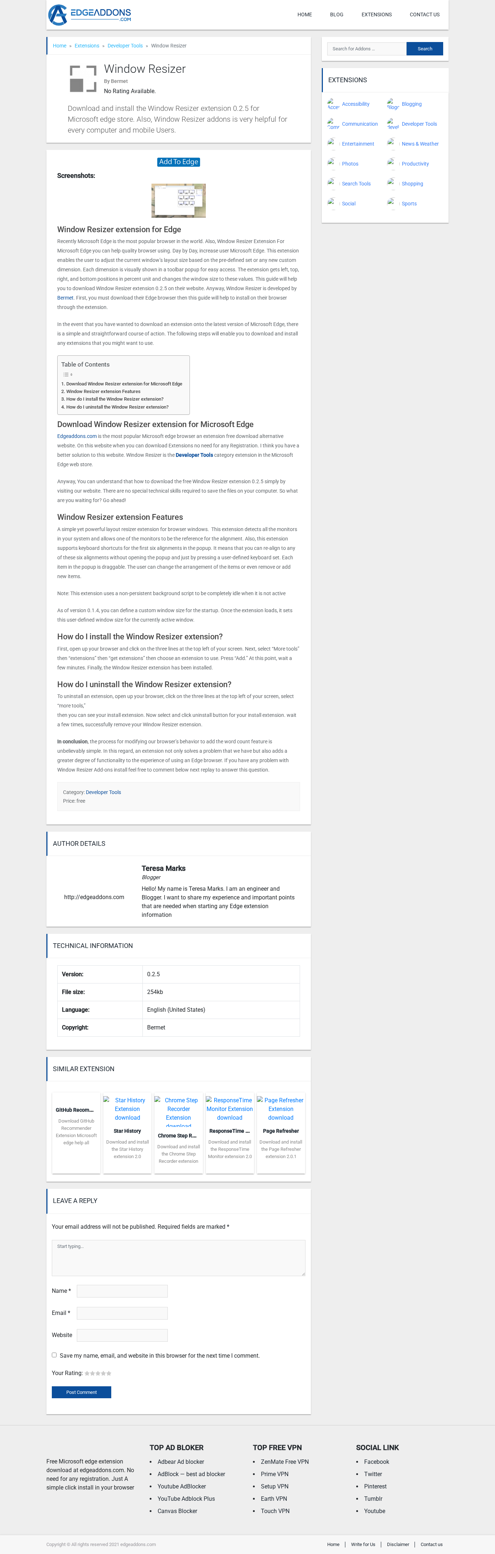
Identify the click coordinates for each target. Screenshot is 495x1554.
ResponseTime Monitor (236, 1131)
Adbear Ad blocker (181, 1461)
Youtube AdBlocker (182, 1486)
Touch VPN (275, 1511)
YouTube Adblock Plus (186, 1498)
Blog (337, 14)
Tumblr (373, 1498)
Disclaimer (398, 1544)
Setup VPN (274, 1486)
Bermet (65, 298)
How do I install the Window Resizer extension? (114, 399)
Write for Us (363, 1544)
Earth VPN (274, 1498)
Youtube (374, 1511)
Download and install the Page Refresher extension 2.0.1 (280, 1149)
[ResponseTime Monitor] (230, 1106)
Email (61, 1312)
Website (62, 1335)
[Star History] (127, 1106)
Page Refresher (281, 1131)
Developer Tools (125, 46)
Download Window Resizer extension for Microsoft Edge (124, 384)
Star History (127, 1131)
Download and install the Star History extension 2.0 (127, 1149)
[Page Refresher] (281, 1106)
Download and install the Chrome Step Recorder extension (178, 1154)
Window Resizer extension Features (103, 391)
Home (305, 14)
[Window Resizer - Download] (178, 161)
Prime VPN (274, 1474)
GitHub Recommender (81, 1110)
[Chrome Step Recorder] (178, 1109)
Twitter (373, 1474)
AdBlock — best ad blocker (191, 1474)
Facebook (376, 1461)
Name (61, 1290)
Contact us (425, 14)
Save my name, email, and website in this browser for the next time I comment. (160, 1355)
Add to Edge (76, 1168)
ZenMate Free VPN (285, 1461)
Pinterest (375, 1486)
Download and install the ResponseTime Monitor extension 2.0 (230, 1149)
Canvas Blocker (177, 1511)
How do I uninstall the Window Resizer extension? (117, 407)
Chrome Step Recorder (184, 1136)
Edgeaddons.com (77, 436)
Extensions (377, 14)
